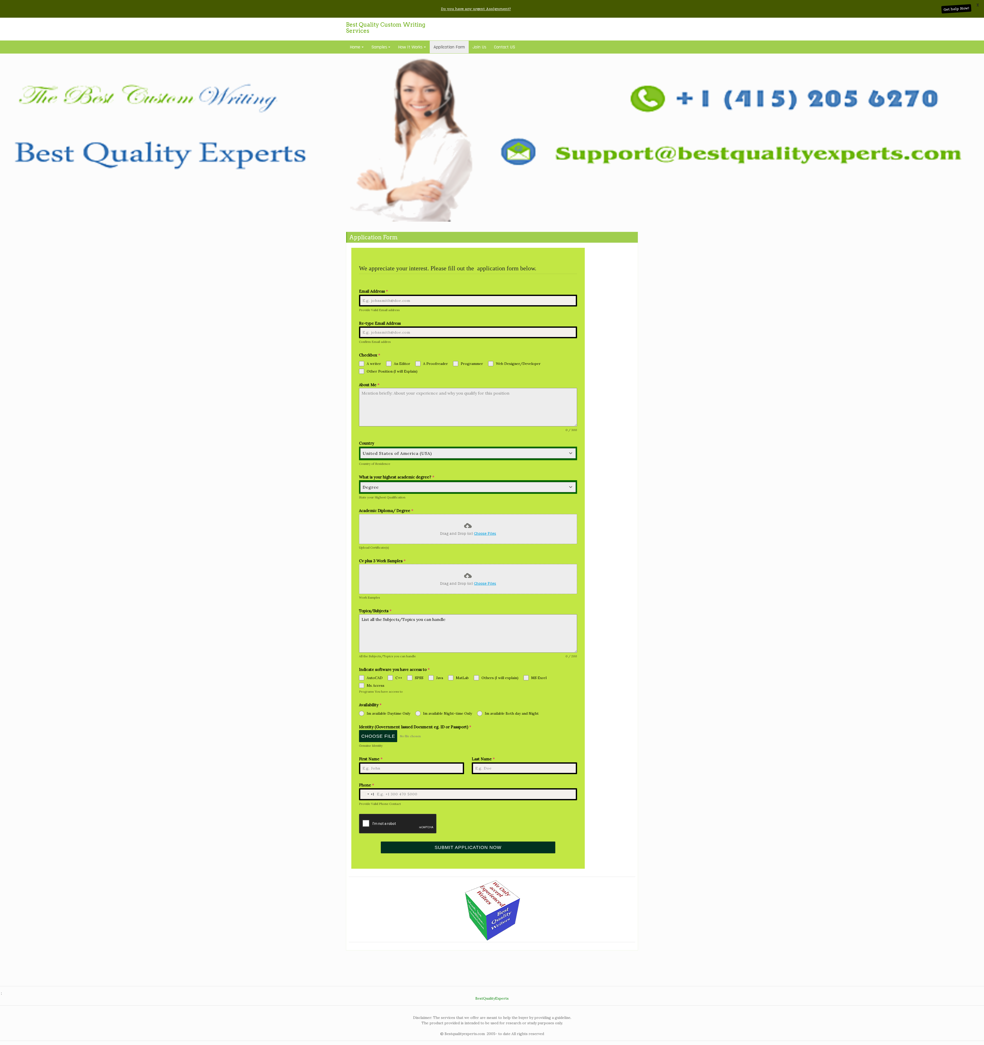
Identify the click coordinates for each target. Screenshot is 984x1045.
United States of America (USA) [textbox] (397, 453)
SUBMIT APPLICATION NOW (468, 847)
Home (355, 47)
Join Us (479, 47)
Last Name (483, 758)
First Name (371, 758)
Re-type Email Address (380, 323)
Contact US (504, 47)
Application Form (449, 47)
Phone (366, 785)
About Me (369, 384)
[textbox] (463, 487)
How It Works (410, 47)
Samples (379, 47)
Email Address (373, 291)
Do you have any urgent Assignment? (476, 8)
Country (366, 443)
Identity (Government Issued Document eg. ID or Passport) (415, 726)
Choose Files (485, 533)
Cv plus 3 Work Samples (382, 560)
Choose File (378, 736)
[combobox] (468, 453)
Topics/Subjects (375, 610)
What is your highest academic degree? (396, 477)
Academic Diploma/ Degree (386, 510)
